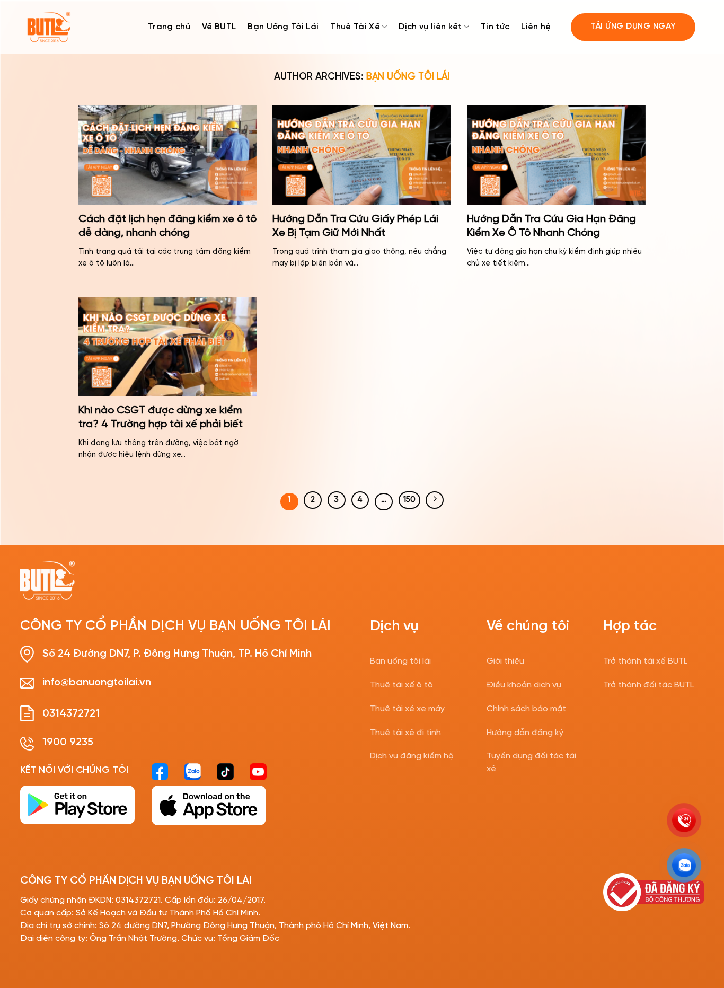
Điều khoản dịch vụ (524, 685)
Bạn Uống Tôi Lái (283, 26)
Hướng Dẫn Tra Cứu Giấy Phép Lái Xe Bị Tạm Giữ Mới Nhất (355, 226)
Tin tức (495, 26)
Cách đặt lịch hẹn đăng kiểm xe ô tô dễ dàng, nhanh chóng (167, 226)
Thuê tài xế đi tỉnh (405, 732)
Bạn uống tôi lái (400, 661)
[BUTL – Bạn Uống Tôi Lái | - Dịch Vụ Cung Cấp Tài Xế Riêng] (48, 27)
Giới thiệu (505, 661)
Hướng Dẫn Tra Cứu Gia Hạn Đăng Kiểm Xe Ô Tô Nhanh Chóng (551, 226)
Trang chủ (169, 26)
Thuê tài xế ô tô (401, 685)
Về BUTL (219, 26)
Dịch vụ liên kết (430, 26)
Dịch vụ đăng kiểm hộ (412, 756)
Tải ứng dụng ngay (633, 26)
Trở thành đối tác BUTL (648, 685)
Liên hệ (536, 26)
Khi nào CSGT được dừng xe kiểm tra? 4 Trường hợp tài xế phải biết (160, 417)
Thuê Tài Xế (355, 26)
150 (409, 500)
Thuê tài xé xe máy (407, 708)
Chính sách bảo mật (526, 708)
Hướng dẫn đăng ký (525, 732)
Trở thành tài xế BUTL (645, 661)
